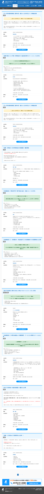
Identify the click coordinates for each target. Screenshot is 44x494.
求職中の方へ (9, 5)
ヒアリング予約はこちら (24, 2)
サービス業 (14, 310)
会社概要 (36, 489)
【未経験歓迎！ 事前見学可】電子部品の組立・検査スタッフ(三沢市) (19, 191)
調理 (18, 310)
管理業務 (14, 454)
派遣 (4, 15)
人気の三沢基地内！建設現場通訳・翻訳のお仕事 (14, 387)
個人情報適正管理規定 (39, 488)
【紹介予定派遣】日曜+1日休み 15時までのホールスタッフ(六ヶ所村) (19, 290)
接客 (17, 310)
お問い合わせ (40, 489)
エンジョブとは (21, 5)
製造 (13, 214)
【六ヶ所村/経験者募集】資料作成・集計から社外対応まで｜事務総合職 (20, 13)
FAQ (31, 488)
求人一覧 (15, 5)
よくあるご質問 (34, 5)
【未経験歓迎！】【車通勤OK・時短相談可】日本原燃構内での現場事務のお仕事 (22, 239)
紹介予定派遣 (6, 292)
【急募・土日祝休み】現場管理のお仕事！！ (13, 435)
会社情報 (39, 5)
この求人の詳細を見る (22, 49)
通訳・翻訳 (14, 411)
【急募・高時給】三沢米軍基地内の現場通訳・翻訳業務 (16, 147)
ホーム (3, 8)
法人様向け (27, 5)
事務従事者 (14, 34)
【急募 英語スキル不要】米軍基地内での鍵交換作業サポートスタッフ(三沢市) (21, 55)
